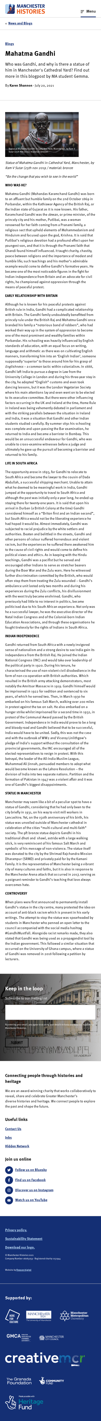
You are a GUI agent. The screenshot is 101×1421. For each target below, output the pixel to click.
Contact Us (13, 1129)
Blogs (9, 44)
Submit (17, 1042)
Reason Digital (23, 1270)
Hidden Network (17, 1146)
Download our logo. (20, 1247)
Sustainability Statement (23, 1239)
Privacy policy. (16, 1230)
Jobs (8, 1137)
